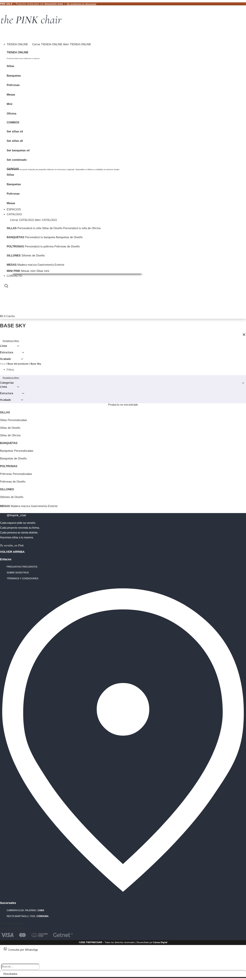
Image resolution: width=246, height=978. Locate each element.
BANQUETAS (15, 237)
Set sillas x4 (15, 131)
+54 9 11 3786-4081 (12, 928)
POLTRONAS (15, 246)
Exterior (59, 264)
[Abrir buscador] (6, 286)
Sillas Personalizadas (13, 420)
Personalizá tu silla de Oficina (81, 228)
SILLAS (12, 228)
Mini (9, 104)
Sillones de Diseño (33, 255)
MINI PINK (13, 271)
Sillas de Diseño (52, 228)
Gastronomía (45, 264)
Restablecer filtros (11, 378)
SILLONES (14, 255)
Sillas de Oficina (10, 435)
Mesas (11, 94)
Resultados (10, 973)
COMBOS (13, 122)
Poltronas (13, 85)
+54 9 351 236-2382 (12, 923)
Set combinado (17, 159)
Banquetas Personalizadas (16, 450)
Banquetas (14, 75)
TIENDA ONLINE (17, 52)
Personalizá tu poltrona (39, 246)
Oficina (11, 113)
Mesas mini (28, 271)
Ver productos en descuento (81, 4)
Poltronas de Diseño (67, 246)
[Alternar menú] (3, 36)
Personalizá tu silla (29, 228)
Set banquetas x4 (18, 150)
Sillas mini (42, 271)
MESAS (12, 264)
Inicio (3, 363)
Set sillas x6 (15, 140)
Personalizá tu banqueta (40, 237)
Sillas (10, 66)
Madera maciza (27, 264)
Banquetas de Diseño (69, 237)
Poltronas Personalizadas (16, 474)
